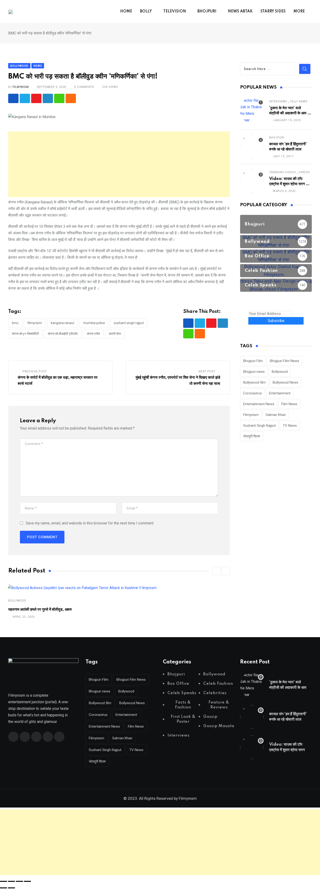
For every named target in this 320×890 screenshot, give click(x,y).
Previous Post (34, 371)
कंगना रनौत (93, 334)
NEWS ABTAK (240, 11)
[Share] (19, 881)
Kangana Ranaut (62, 323)
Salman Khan (276, 415)
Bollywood (17, 600)
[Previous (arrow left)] (3, 887)
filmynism (21, 87)
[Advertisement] (119, 164)
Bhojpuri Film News (284, 361)
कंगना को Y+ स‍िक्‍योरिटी (25, 334)
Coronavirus (252, 393)
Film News (289, 404)
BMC (15, 323)
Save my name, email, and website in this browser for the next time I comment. (90, 523)
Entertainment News (258, 404)
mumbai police (94, 323)
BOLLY (146, 11)
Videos (304, 172)
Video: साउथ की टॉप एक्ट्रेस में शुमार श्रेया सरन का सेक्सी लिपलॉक (289, 184)
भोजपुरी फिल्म (251, 436)
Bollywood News (285, 382)
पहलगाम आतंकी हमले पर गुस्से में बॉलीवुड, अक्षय (40, 609)
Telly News (299, 101)
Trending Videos (282, 172)
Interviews (278, 101)
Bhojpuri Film (253, 361)
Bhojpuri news (254, 372)
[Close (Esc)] (27, 881)
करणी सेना (115, 334)
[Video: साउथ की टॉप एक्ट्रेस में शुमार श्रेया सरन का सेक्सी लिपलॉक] (252, 181)
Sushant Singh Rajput (129, 323)
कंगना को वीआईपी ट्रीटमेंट (63, 334)
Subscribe (276, 320)
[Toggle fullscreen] (11, 881)
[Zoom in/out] (3, 881)
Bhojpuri (276, 137)
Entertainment (279, 393)
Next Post (207, 371)
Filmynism (34, 323)
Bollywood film (254, 382)
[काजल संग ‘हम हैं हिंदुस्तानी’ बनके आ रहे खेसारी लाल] (252, 146)
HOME (126, 11)
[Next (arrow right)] (11, 887)
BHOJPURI (206, 11)
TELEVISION (174, 11)
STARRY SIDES (273, 11)
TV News (290, 425)
